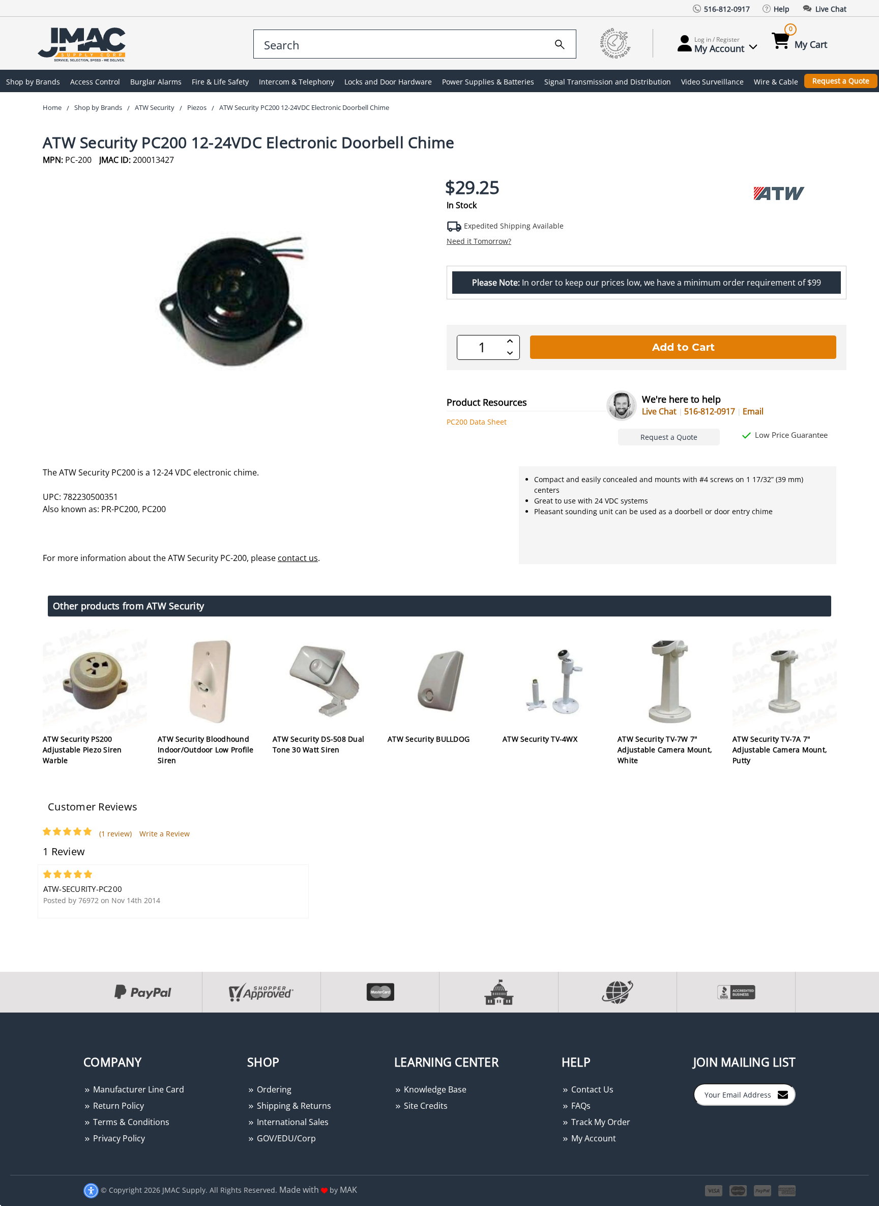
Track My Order (599, 1122)
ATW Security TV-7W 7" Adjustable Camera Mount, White (665, 749)
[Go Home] (83, 43)
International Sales (292, 1122)
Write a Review (164, 833)
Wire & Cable (776, 82)
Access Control (95, 82)
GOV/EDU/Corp (285, 1138)
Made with (300, 1189)
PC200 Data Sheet (477, 422)
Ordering (273, 1089)
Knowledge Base (434, 1089)
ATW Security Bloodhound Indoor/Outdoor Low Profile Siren (206, 749)
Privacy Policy (118, 1138)
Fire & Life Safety (220, 82)
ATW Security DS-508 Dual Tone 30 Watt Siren (318, 744)
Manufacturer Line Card (137, 1089)
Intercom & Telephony (296, 82)
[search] (559, 42)
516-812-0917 (709, 411)
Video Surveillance (712, 82)
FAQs (580, 1105)
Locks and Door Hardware (388, 82)
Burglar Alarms (156, 82)
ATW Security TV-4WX (540, 739)
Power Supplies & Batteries (488, 82)
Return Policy (117, 1105)
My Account (592, 1138)
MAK (348, 1189)
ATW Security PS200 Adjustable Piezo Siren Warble (82, 749)
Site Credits (425, 1105)
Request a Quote (840, 81)
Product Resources (487, 402)
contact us (298, 558)
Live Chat (659, 411)
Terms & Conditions (130, 1122)
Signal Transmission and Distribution (607, 82)
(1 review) (115, 833)
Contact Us (591, 1089)
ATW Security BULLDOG (429, 739)
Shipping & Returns (293, 1105)
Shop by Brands (33, 82)
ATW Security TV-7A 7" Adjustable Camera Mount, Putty (779, 749)
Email (753, 411)
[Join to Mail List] (783, 1094)
